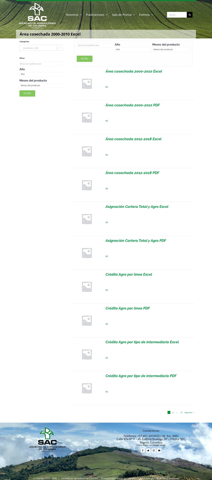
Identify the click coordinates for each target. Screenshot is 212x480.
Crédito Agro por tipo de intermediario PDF (141, 376)
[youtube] (159, 450)
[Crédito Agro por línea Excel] (87, 273)
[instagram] (154, 450)
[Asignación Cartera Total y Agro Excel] (87, 206)
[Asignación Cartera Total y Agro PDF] (87, 239)
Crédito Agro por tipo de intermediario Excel (142, 342)
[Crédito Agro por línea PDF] (87, 307)
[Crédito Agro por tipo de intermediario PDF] (87, 375)
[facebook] (143, 450)
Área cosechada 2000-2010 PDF (133, 105)
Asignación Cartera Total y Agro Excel (137, 206)
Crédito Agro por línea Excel (129, 274)
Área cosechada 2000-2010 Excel (134, 71)
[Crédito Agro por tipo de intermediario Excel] (87, 341)
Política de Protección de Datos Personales (158, 478)
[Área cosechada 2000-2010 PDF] (87, 104)
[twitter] (148, 450)
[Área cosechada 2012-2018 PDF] (87, 172)
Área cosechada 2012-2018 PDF (132, 173)
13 (181, 412)
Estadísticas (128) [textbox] (40, 48)
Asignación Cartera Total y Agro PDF (136, 240)
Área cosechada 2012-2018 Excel (134, 139)
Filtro (84, 58)
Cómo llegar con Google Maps (151, 445)
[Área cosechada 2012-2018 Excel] (87, 138)
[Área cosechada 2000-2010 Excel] (87, 70)
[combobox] (41, 48)
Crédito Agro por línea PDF (128, 308)
